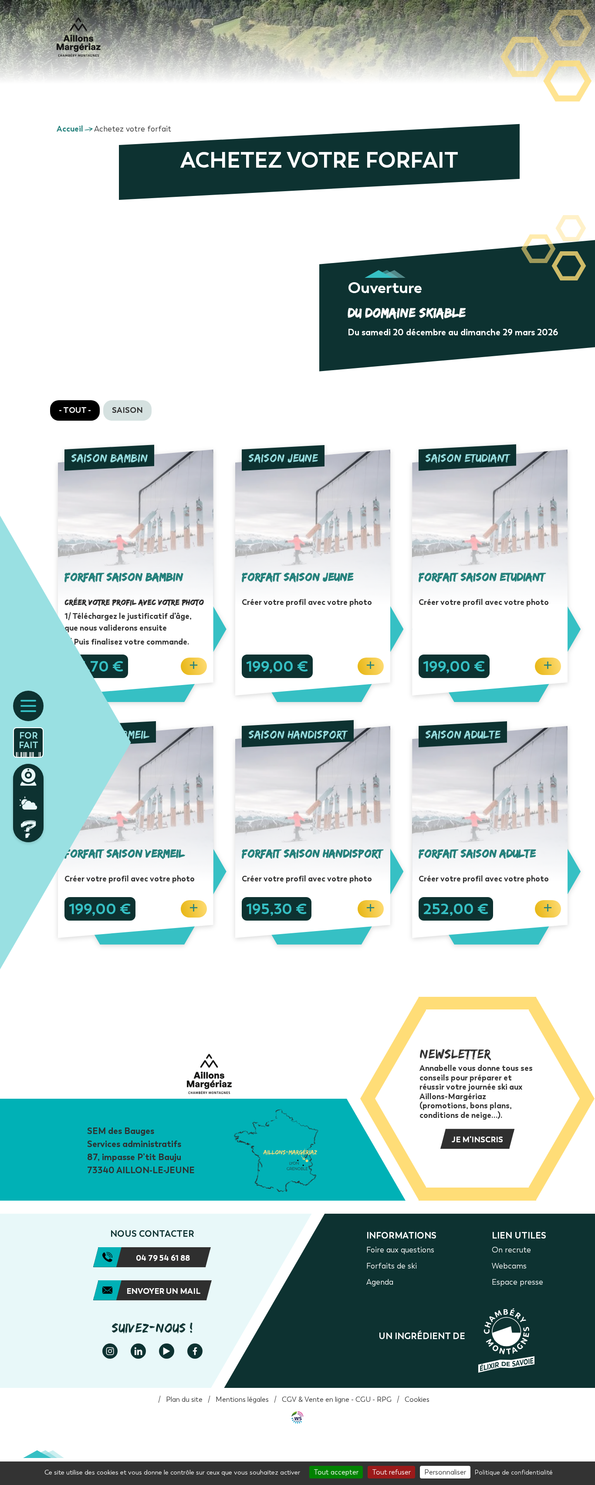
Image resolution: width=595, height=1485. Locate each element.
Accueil (70, 129)
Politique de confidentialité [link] (514, 1472)
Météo (28, 803)
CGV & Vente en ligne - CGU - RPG (337, 1399)
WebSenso (297, 1417)
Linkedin (138, 1351)
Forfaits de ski (391, 1266)
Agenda (379, 1282)
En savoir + (142, 572)
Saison (127, 410)
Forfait (28, 740)
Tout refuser (391, 1472)
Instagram (110, 1351)
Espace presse (517, 1282)
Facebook (195, 1351)
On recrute (511, 1250)
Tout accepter (336, 1472)
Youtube (166, 1351)
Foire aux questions (28, 829)
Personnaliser (445, 1472)
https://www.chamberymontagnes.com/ (456, 1340)
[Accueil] (79, 37)
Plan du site (184, 1399)
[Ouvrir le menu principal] (28, 706)
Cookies (417, 1399)
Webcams (28, 777)
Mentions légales (242, 1399)
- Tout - (75, 410)
